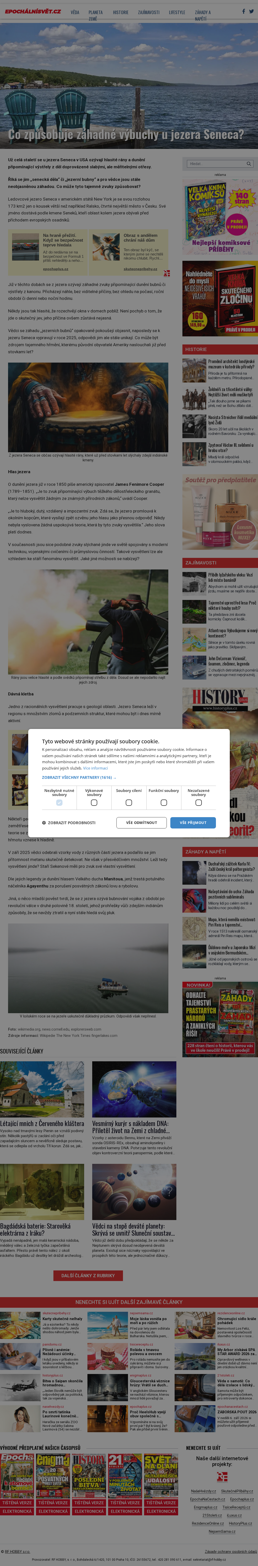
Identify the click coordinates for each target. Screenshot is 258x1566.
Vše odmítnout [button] (141, 822)
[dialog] (129, 783)
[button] (129, 777)
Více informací (95, 768)
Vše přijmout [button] (193, 822)
